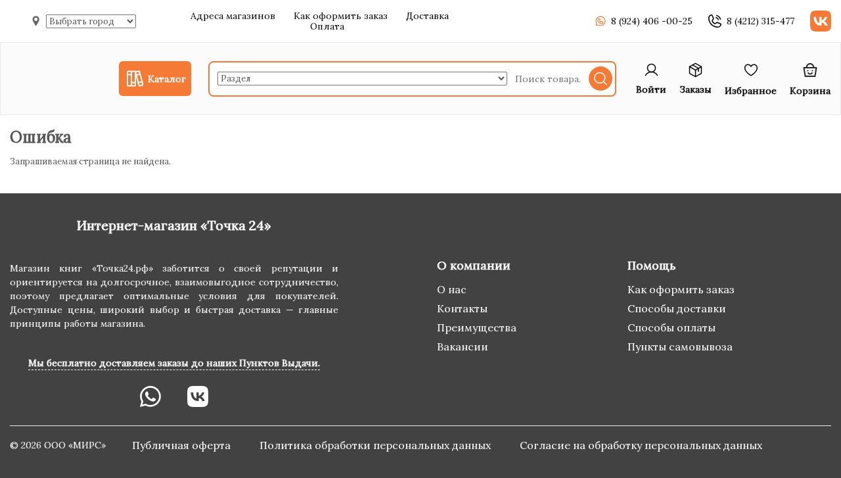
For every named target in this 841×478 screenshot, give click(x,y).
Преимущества (476, 327)
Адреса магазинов (233, 16)
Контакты (462, 308)
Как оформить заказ (341, 16)
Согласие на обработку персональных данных (641, 445)
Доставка (427, 16)
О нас (451, 289)
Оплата (327, 26)
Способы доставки (676, 308)
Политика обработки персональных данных (376, 445)
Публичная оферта (182, 445)
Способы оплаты (671, 327)
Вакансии (462, 346)
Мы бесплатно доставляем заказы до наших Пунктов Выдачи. (174, 363)
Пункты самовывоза (680, 346)
